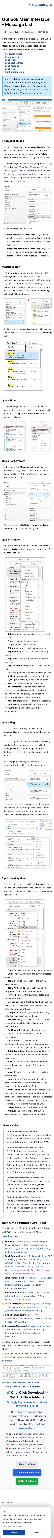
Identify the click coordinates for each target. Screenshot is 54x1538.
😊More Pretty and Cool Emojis (36, 1303)
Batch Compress (15, 1296)
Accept (14, 1532)
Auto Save (31, 1296)
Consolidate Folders (16, 1288)
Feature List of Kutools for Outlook (20, 1379)
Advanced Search (32, 1285)
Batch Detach (43, 1292)
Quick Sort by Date (14, 63)
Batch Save (28, 1292)
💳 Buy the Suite (27, 1477)
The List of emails (13, 54)
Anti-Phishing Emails (30, 1318)
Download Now (12, 1383)
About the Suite (27, 1460)
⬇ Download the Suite (27, 1469)
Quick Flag (10, 69)
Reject (37, 1532)
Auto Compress (22, 1299)
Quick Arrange (12, 66)
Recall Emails (31, 1278)
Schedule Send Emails (28, 1259)
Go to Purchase (31, 1383)
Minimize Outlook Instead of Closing (24, 1310)
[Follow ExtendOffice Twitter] (10, 1505)
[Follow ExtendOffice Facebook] (4, 1505)
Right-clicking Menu (14, 72)
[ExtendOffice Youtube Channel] (15, 1505)
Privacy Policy (16, 1526)
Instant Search (12, 57)
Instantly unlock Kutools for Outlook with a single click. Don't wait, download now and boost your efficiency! (25, 1357)
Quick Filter (10, 60)
